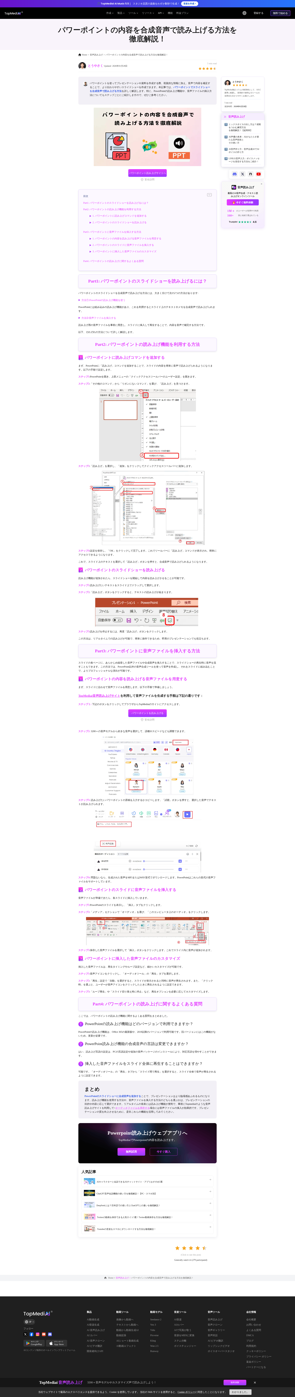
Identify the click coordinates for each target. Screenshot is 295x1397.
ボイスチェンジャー (185, 1346)
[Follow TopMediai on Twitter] (25, 1334)
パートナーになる (256, 1367)
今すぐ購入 (164, 1151)
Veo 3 (153, 1324)
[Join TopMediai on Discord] (50, 1334)
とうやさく (95, 65)
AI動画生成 (93, 1319)
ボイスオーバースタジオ (221, 1351)
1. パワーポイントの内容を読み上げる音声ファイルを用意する (126, 238)
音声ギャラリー (216, 1330)
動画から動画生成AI (127, 1330)
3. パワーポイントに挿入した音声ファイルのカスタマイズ (124, 251)
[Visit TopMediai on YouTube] (44, 1334)
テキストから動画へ (127, 1324)
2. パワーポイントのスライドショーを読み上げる (119, 222)
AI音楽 (178, 1319)
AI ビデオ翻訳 (94, 1346)
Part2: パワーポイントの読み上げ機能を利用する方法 (112, 209)
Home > (112, 1278)
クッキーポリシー (256, 1351)
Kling (153, 1340)
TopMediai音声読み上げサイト (99, 695)
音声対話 (213, 1335)
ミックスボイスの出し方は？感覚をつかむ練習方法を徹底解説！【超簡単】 (245, 127)
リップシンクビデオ (219, 1346)
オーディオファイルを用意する (132, 1108)
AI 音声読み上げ (96, 1330)
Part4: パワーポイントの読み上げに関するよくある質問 (113, 261)
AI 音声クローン (96, 1340)
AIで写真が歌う (182, 1330)
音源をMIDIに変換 (184, 1335)
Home (84, 55)
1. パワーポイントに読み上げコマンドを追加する (119, 215)
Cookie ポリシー (186, 1392)
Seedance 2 (155, 1319)
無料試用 (131, 1151)
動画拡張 (121, 1335)
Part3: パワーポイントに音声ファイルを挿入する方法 (112, 232)
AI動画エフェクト (126, 1346)
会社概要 (251, 1319)
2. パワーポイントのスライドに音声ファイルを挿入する (123, 245)
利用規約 (251, 1346)
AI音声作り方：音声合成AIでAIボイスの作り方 (244, 150)
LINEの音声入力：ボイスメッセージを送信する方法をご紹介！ (244, 160)
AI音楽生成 (93, 1324)
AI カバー (92, 1335)
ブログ (250, 1340)
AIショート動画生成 (127, 1340)
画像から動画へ (125, 1319)
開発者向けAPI (95, 1351)
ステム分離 (180, 1340)
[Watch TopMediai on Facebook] (31, 1334)
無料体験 (235, 1382)
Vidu (152, 1330)
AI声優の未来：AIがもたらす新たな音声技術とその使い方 (244, 140)
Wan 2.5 (154, 1346)
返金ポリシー (253, 1361)
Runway (154, 1351)
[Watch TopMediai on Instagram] (37, 1334)
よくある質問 (253, 1330)
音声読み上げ (96, 55)
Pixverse (154, 1335)
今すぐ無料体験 (244, 202)
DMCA (250, 1335)
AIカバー (179, 1324)
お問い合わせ (253, 1324)
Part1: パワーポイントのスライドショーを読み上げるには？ (116, 203)
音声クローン (215, 1324)
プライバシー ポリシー (258, 1356)
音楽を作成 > (189, 3)
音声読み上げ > (123, 1278)
